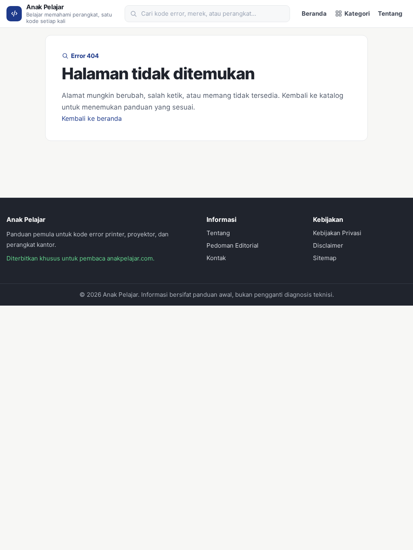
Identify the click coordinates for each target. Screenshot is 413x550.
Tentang (390, 13)
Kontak (216, 258)
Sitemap (324, 258)
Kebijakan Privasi (337, 233)
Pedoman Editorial (232, 245)
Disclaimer (328, 245)
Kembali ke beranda (92, 118)
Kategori (357, 13)
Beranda (314, 13)
